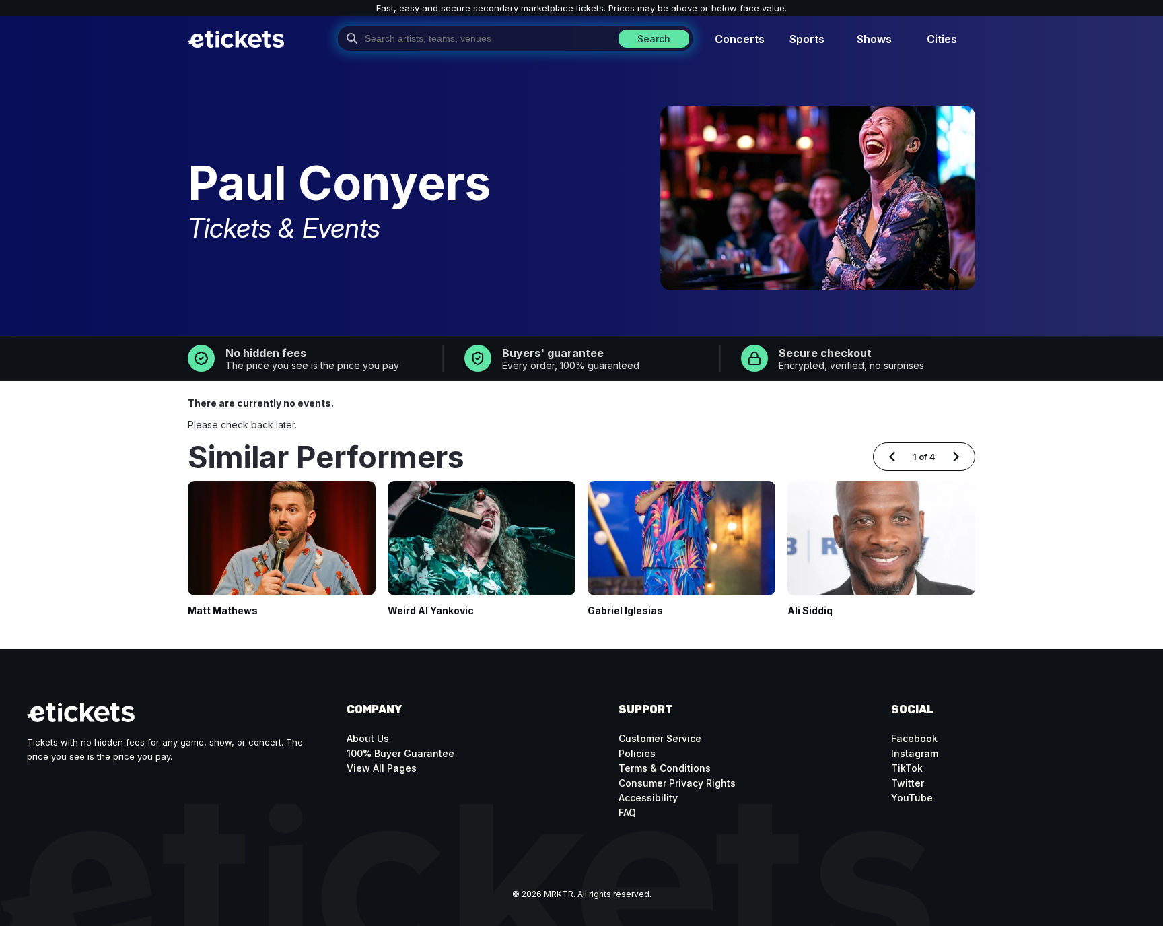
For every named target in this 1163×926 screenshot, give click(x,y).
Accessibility (648, 797)
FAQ (627, 812)
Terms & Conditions (665, 768)
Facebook (914, 738)
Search (653, 38)
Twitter (907, 783)
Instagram (914, 753)
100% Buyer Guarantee (400, 753)
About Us (368, 738)
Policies (637, 753)
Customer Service (660, 738)
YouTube (912, 797)
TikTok (907, 768)
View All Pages (382, 768)
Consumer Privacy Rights (677, 783)
